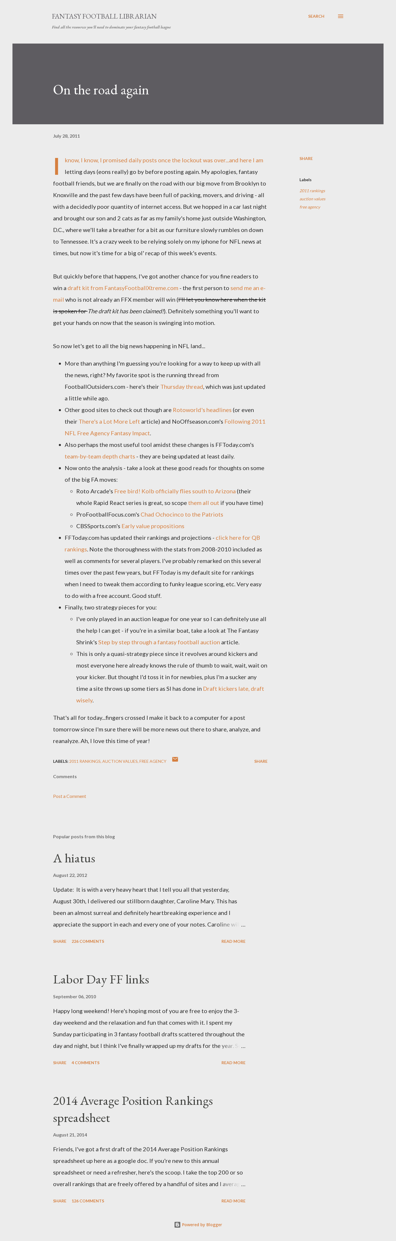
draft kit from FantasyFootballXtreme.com (123, 287)
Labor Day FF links (101, 979)
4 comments (85, 1062)
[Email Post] (175, 761)
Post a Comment (69, 796)
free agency (309, 206)
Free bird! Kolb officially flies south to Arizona (175, 491)
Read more (233, 941)
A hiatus (74, 858)
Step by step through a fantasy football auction (159, 642)
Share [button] (306, 158)
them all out (203, 502)
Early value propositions (152, 525)
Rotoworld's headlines (202, 409)
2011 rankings (312, 190)
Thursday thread (181, 386)
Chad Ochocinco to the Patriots (182, 514)
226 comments (88, 941)
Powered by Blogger (201, 1224)
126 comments (88, 1200)
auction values (312, 198)
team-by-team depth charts (100, 456)
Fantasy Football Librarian (104, 16)
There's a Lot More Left (109, 421)
